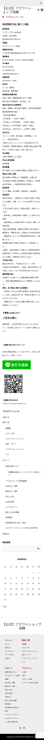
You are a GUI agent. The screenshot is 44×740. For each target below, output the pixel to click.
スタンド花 (10, 433)
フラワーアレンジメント (15, 449)
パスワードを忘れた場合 (30, 683)
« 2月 (4, 606)
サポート (5, 460)
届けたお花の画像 (12, 512)
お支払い (8, 658)
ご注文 (24, 672)
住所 (23, 675)
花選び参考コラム (12, 466)
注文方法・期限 (11, 486)
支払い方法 (10, 496)
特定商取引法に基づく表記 (16, 522)
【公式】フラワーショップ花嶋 (17, 10)
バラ (7, 454)
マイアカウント (11, 507)
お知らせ (5, 417)
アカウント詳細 (27, 679)
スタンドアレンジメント (15, 438)
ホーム (7, 644)
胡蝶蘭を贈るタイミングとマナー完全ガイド (24, 473)
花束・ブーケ (11, 444)
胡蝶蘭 (8, 428)
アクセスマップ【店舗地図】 (17, 481)
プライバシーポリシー (12, 714)
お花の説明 (10, 501)
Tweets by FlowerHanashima (14, 403)
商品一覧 (5, 422)
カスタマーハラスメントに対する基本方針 (22, 528)
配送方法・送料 (11, 491)
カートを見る (9, 655)
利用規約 (9, 517)
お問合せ (5, 534)
